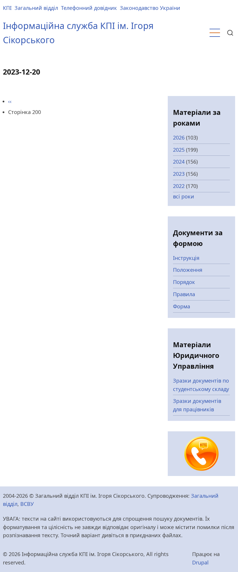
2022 (179, 185)
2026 (179, 137)
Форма (181, 306)
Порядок (184, 281)
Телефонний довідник (89, 7)
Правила (184, 294)
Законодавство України (150, 7)
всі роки (183, 196)
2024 (179, 161)
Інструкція (186, 257)
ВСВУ (27, 503)
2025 (179, 149)
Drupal (200, 562)
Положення (187, 269)
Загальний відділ (36, 7)
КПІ (7, 7)
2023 (179, 173)
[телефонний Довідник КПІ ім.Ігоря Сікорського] (201, 453)
